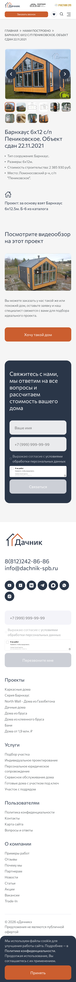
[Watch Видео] (38, 272)
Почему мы (13, 865)
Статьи (10, 883)
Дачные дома (15, 707)
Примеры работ (17, 853)
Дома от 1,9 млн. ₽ (18, 731)
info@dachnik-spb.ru (31, 567)
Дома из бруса (16, 713)
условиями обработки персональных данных (39, 458)
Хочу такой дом (38, 334)
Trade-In (11, 901)
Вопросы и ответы (19, 830)
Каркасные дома (17, 689)
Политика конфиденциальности (30, 812)
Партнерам (13, 871)
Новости (11, 877)
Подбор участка (17, 754)
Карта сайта (14, 824)
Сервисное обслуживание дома (29, 777)
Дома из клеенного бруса (24, 719)
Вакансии (12, 895)
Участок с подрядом (20, 789)
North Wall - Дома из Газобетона (30, 701)
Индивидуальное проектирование (31, 760)
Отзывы (11, 859)
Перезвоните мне (38, 660)
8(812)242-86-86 (27, 560)
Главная (11, 30)
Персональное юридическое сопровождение (27, 768)
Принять (38, 972)
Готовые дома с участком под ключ (32, 783)
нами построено (37, 30)
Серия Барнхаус (17, 695)
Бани (8, 725)
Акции (10, 889)
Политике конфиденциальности (30, 950)
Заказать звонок (26, 14)
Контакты (12, 818)
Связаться (38, 486)
